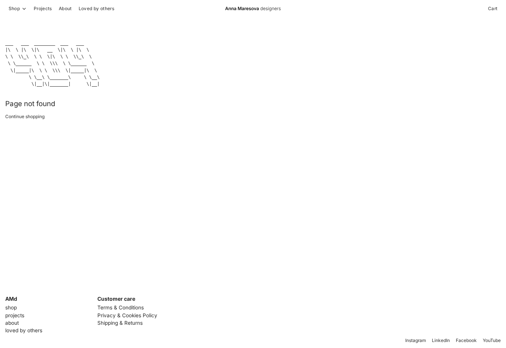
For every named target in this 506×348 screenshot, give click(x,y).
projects (14, 315)
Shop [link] (14, 8)
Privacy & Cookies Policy (127, 315)
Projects (43, 8)
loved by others (23, 330)
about (12, 323)
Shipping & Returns (120, 323)
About (65, 8)
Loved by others (96, 8)
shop (11, 307)
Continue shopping (25, 116)
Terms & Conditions (120, 307)
